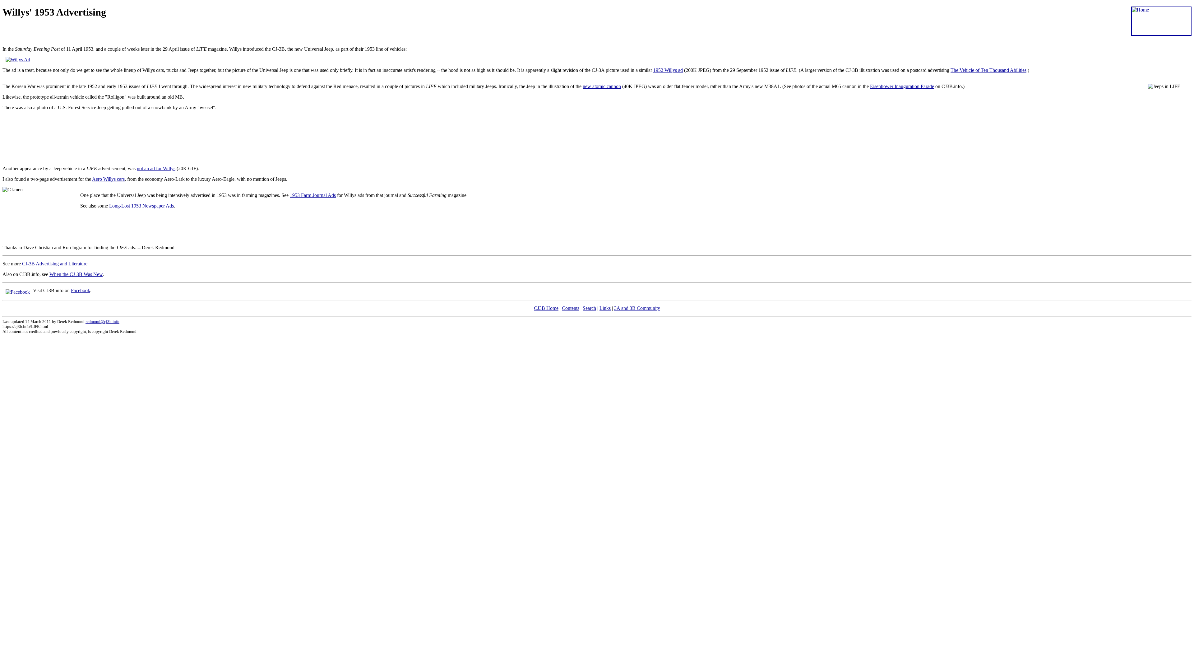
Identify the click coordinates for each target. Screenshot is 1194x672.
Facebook (80, 290)
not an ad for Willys (156, 168)
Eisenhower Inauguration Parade (902, 86)
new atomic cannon (602, 86)
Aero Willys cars (108, 179)
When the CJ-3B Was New (76, 274)
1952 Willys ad (668, 70)
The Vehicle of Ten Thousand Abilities (988, 70)
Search (589, 308)
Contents (570, 308)
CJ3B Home (546, 308)
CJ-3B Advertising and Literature (54, 263)
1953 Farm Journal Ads (313, 195)
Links (605, 308)
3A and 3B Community (637, 308)
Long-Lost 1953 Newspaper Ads (141, 205)
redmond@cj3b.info (102, 321)
